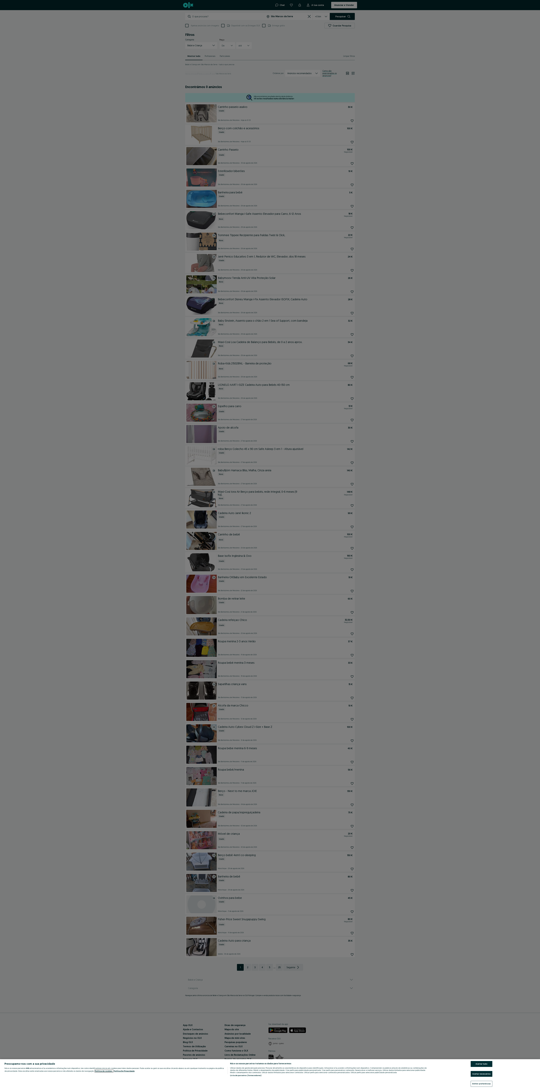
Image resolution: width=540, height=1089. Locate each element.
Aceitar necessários (481, 1074)
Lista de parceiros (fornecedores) (245, 1075)
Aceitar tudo (481, 1064)
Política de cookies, (104, 1071)
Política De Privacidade (124, 1071)
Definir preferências (481, 1084)
